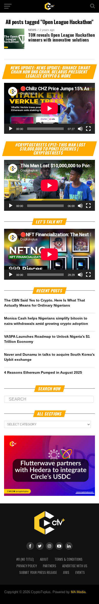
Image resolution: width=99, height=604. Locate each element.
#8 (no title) (25, 559)
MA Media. (79, 592)
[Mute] (80, 128)
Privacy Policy (26, 565)
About (44, 559)
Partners (49, 565)
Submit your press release (38, 572)
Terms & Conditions (68, 559)
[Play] (10, 128)
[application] (49, 108)
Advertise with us (74, 565)
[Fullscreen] (88, 128)
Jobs (66, 572)
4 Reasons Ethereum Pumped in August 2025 (43, 372)
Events (80, 572)
